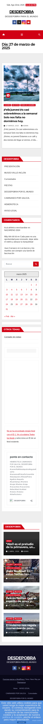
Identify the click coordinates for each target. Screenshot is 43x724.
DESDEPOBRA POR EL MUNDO (19, 192)
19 (17, 299)
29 (31, 304)
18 (12, 299)
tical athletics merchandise (15, 228)
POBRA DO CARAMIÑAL (28, 105)
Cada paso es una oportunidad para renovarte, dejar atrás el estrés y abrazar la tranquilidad (21, 239)
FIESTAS (8, 185)
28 (26, 304)
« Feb (6, 316)
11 (12, 295)
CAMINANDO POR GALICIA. (17, 198)
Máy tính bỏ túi (10, 237)
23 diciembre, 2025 (16, 578)
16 (36, 295)
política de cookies (12, 717)
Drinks (9, 541)
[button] (39, 35)
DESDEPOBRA (21, 12)
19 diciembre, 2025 (16, 632)
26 (17, 304)
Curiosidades (10, 179)
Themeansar (21, 682)
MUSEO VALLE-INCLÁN (15, 173)
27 (21, 304)
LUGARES (7, 105)
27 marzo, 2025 (12, 126)
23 (36, 299)
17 (7, 299)
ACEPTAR (21, 722)
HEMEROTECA (11, 204)
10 (7, 295)
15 (31, 295)
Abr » (13, 316)
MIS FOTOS (15, 105)
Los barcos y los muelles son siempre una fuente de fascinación (19, 250)
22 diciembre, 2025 (16, 605)
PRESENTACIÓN (12, 166)
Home (15, 688)
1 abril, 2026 (14, 551)
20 (21, 299)
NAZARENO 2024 (12, 230)
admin (25, 126)
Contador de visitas (12, 337)
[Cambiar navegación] (21, 34)
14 (26, 295)
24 (7, 304)
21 (26, 299)
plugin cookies (37, 720)
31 (7, 309)
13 (21, 295)
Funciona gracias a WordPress (14, 679)
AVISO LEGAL (10, 211)
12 (17, 295)
